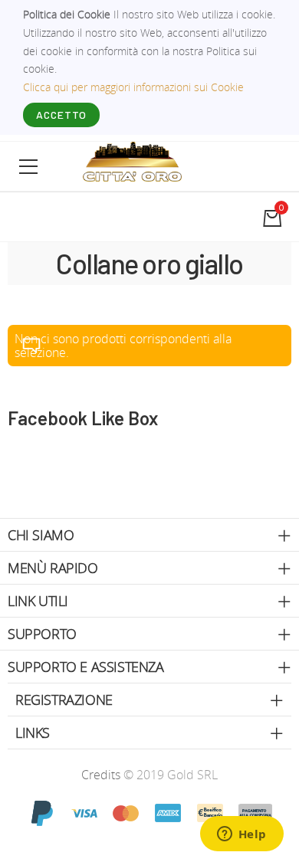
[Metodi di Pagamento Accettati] (149, 812)
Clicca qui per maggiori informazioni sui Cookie (133, 87)
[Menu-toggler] (29, 166)
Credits (102, 774)
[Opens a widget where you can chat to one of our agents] (241, 835)
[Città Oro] (132, 160)
